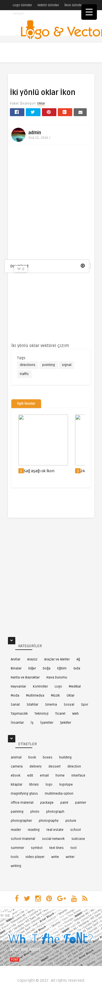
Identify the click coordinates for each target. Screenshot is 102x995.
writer (70, 857)
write (55, 857)
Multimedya (35, 695)
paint (64, 803)
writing (16, 866)
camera (17, 766)
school (75, 830)
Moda (15, 695)
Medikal (75, 686)
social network (53, 839)
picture (70, 821)
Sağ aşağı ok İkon (39, 471)
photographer (21, 821)
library (34, 784)
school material (23, 839)
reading (34, 830)
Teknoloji (41, 714)
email (44, 775)
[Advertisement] (51, 204)
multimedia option (59, 794)
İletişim (18, 14)
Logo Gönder (22, 5)
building (65, 757)
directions (27, 365)
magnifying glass (24, 794)
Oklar (41, 103)
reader (16, 830)
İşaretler (46, 723)
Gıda (76, 668)
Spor (84, 705)
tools (15, 857)
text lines (56, 848)
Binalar (16, 668)
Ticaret (60, 714)
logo (49, 784)
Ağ (78, 659)
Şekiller (65, 723)
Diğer (32, 668)
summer (17, 848)
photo (34, 812)
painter (80, 803)
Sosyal (69, 705)
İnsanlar (17, 723)
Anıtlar (15, 659)
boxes (47, 757)
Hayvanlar (18, 686)
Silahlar (32, 705)
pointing (48, 365)
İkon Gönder (73, 5)
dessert (54, 766)
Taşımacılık (19, 714)
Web (75, 714)
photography (49, 821)
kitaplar (16, 784)
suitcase (78, 839)
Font (14, 959)
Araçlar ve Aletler (57, 659)
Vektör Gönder (48, 5)
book (32, 757)
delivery (35, 766)
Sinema (51, 705)
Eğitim (62, 668)
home (60, 775)
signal (66, 365)
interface (78, 775)
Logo (58, 686)
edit (30, 775)
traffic (24, 374)
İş (32, 723)
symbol (36, 848)
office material (22, 803)
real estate (54, 830)
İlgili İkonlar (26, 404)
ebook (15, 775)
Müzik (55, 695)
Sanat (15, 705)
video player (35, 857)
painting (17, 812)
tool (73, 848)
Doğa (46, 668)
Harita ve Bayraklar (25, 677)
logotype (66, 784)
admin (34, 133)
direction (74, 766)
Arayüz (32, 659)
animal (16, 757)
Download (19, 266)
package (47, 803)
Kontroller (40, 686)
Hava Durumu (56, 677)
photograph (55, 812)
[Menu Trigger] (89, 12)
